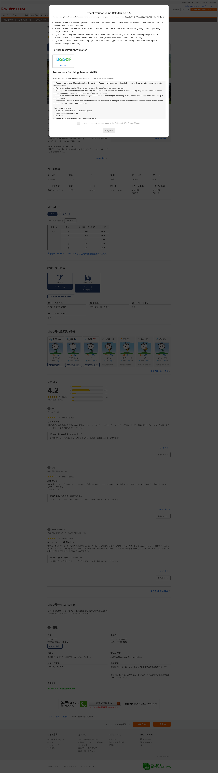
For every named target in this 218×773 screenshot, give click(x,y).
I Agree (109, 130)
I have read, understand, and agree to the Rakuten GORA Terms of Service (111, 123)
